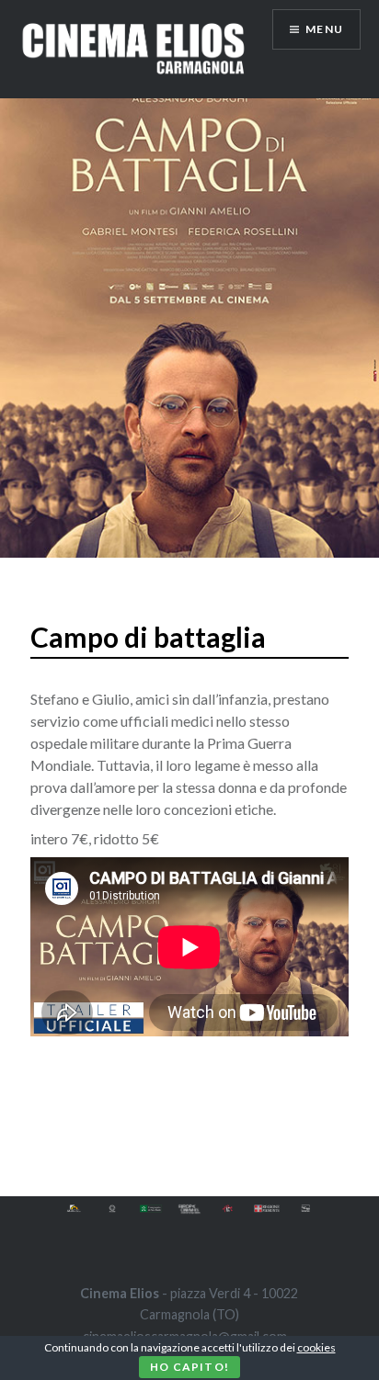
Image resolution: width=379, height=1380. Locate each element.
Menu (324, 29)
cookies (316, 1347)
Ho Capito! (189, 1367)
